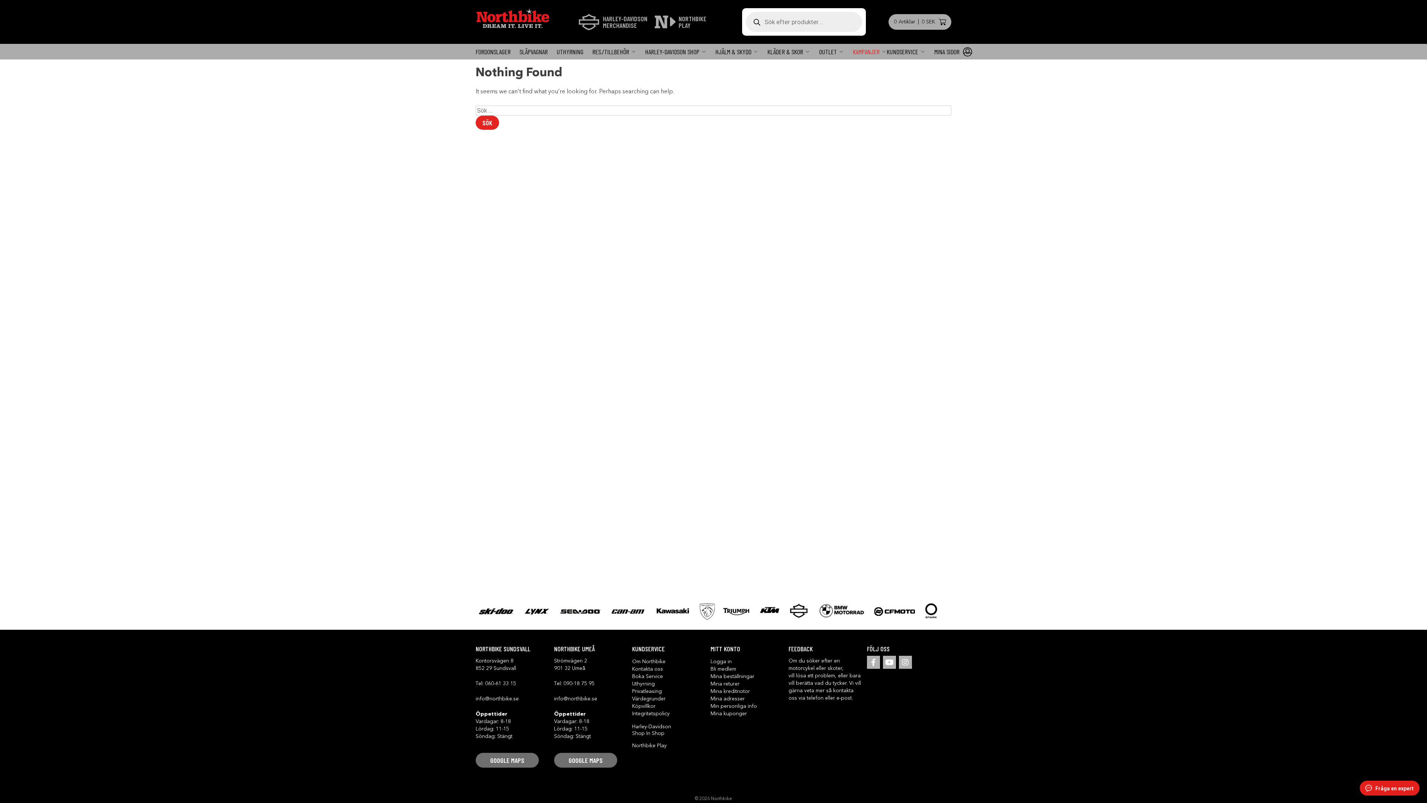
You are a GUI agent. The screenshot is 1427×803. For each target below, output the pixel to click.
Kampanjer (866, 51)
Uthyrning (570, 51)
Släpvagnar (534, 51)
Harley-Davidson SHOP (672, 51)
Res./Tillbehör (610, 51)
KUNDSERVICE (902, 51)
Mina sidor (947, 51)
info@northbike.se (497, 699)
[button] (507, 760)
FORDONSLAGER (493, 51)
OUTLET (828, 51)
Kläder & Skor (785, 51)
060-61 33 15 (500, 683)
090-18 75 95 (579, 683)
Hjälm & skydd (733, 51)
